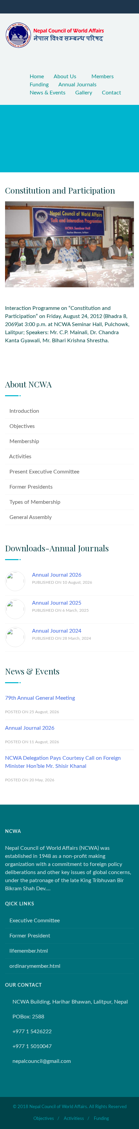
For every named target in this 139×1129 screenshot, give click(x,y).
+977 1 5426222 (32, 1031)
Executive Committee (34, 920)
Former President (29, 935)
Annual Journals (77, 84)
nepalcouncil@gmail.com (41, 1061)
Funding (39, 84)
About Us (65, 76)
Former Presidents (31, 487)
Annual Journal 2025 (56, 603)
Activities (20, 456)
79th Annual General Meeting (40, 698)
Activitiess (74, 1119)
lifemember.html (28, 951)
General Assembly (30, 517)
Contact (111, 92)
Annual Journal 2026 (56, 575)
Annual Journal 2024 (56, 631)
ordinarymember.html (34, 966)
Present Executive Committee (44, 471)
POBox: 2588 (28, 1016)
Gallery (83, 92)
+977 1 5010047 (32, 1046)
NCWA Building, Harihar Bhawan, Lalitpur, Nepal (70, 1002)
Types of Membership (34, 502)
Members (102, 76)
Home (37, 76)
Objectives (22, 426)
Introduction (24, 411)
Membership (24, 441)
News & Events (47, 92)
